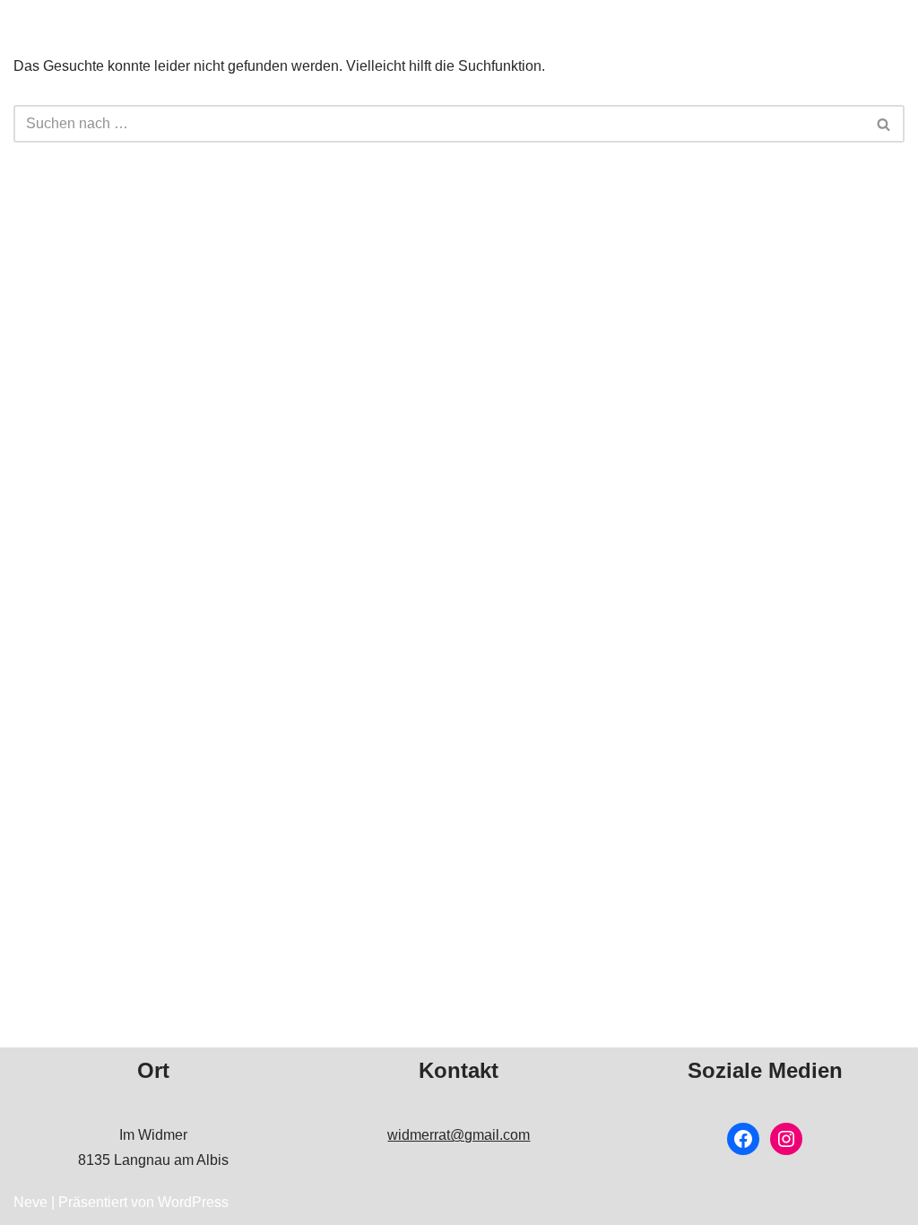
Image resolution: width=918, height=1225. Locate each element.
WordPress (193, 1202)
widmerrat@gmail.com (458, 1134)
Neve (30, 1202)
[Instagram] (786, 1139)
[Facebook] (743, 1139)
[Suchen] (884, 124)
